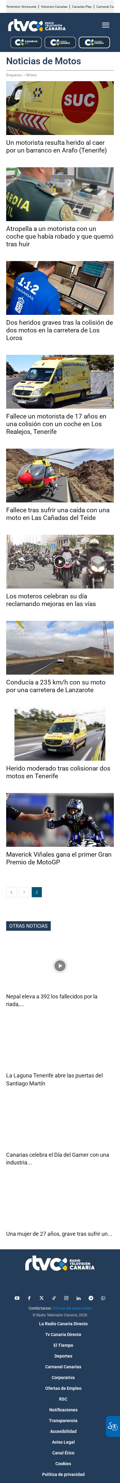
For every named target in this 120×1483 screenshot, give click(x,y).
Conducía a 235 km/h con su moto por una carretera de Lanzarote (56, 686)
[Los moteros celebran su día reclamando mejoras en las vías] (60, 562)
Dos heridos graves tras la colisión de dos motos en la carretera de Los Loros (59, 330)
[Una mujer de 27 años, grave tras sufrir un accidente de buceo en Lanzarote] (60, 1203)
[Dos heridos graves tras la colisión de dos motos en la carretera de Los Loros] (60, 288)
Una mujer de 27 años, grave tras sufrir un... (59, 1234)
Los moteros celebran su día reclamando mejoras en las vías (51, 600)
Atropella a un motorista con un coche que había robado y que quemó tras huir (60, 236)
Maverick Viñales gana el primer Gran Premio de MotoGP (59, 858)
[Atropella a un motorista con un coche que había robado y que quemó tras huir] (60, 194)
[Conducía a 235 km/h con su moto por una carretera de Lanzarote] (60, 648)
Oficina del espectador (72, 1308)
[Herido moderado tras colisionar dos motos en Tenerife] (60, 734)
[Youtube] (17, 1298)
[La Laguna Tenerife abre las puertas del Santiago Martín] (60, 1045)
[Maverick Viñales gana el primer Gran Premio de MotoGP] (60, 820)
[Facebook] (29, 1298)
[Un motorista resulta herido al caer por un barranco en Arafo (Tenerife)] (60, 108)
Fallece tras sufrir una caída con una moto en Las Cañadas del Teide (58, 513)
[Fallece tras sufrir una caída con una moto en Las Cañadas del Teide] (60, 475)
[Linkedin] (78, 1298)
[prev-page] (11, 892)
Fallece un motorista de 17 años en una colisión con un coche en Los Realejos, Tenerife (56, 424)
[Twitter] (41, 1298)
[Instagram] (66, 1298)
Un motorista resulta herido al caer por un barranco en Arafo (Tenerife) (56, 146)
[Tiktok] (53, 1298)
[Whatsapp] (103, 1298)
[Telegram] (90, 1298)
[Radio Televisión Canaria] (37, 25)
